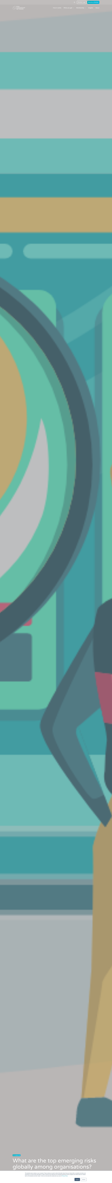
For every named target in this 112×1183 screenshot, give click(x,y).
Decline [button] (83, 1179)
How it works (57, 8)
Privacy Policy (65, 1175)
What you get (68, 8)
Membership (80, 8)
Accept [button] (77, 1179)
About (97, 8)
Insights (90, 8)
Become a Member (93, 2)
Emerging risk (16, 1155)
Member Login (81, 2)
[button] (74, 2)
